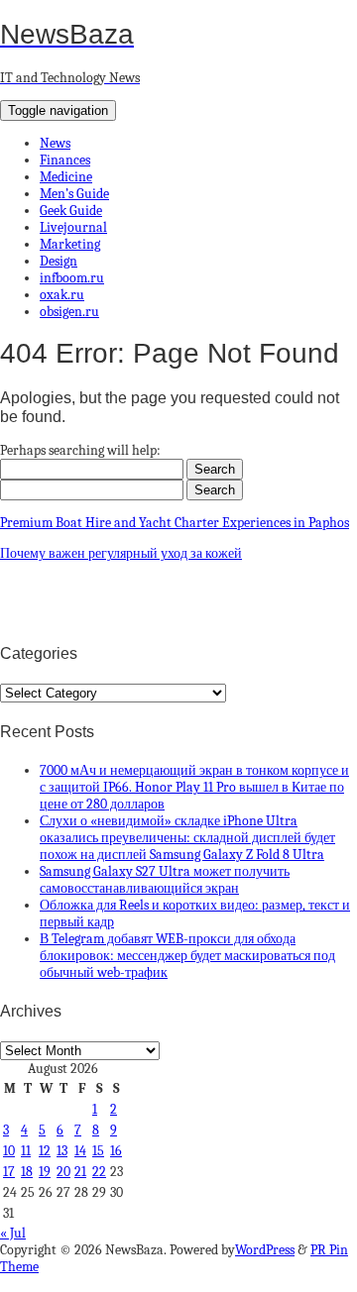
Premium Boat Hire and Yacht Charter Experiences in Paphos (174, 522)
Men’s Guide (74, 193)
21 (80, 1171)
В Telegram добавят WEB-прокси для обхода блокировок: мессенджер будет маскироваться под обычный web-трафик (187, 955)
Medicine (66, 176)
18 (27, 1171)
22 (99, 1171)
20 (63, 1171)
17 (9, 1171)
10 (9, 1150)
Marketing (70, 244)
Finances (65, 160)
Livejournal (73, 227)
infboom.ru (72, 277)
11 (26, 1150)
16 (116, 1150)
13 (62, 1150)
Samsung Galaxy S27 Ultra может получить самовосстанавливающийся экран (165, 880)
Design (58, 261)
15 (98, 1150)
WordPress (265, 1249)
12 (45, 1150)
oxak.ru (62, 294)
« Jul (13, 1233)
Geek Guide (71, 210)
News (55, 143)
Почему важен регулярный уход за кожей (121, 553)
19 (45, 1171)
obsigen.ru (69, 311)
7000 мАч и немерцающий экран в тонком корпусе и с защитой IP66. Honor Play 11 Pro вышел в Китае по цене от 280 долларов (194, 787)
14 (80, 1150)
